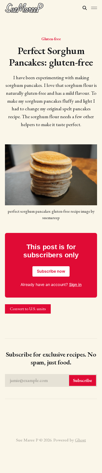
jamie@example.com (51, 380)
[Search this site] (84, 8)
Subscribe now (51, 271)
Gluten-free (51, 38)
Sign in (75, 284)
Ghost (80, 440)
